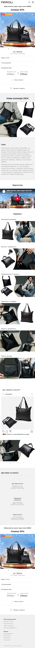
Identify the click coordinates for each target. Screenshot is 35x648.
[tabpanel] (17, 29)
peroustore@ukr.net (8, 633)
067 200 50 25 (7, 635)
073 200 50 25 (7, 640)
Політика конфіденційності (10, 627)
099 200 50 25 (7, 638)
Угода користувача (8, 623)
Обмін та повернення (9, 625)
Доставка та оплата (8, 621)
